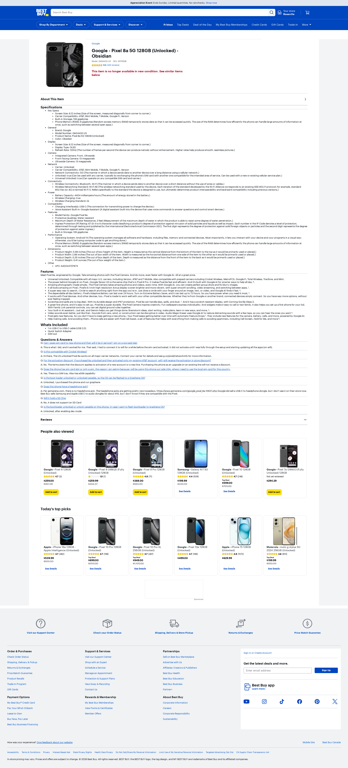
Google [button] (96, 43)
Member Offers (93, 713)
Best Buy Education (173, 678)
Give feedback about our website (54, 742)
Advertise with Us (172, 662)
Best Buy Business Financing (22, 724)
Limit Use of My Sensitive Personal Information (181, 752)
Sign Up (326, 670)
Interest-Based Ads (61, 752)
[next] (304, 468)
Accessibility (13, 752)
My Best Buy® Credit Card (21, 702)
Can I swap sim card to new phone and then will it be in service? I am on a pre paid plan (90, 342)
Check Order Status (18, 656)
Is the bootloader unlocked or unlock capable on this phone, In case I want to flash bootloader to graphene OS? (104, 406)
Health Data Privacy (104, 752)
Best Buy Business (172, 684)
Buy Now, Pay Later (17, 718)
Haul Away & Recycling (97, 684)
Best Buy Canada (331, 742)
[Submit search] (271, 12)
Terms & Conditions (31, 752)
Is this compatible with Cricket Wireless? (65, 351)
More (305, 24)
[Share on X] (335, 701)
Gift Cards (12, 689)
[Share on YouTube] (246, 701)
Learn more (259, 688)
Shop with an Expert (96, 662)
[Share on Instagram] (264, 701)
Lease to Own (14, 713)
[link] (53, 476)
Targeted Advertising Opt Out (219, 752)
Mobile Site (309, 742)
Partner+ (167, 689)
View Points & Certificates (99, 708)
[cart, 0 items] (307, 12)
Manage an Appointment (98, 673)
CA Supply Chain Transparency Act (252, 752)
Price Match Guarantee (19, 673)
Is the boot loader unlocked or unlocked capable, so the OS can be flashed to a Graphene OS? (94, 377)
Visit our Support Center (98, 656)
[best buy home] (42, 12)
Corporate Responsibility (176, 713)
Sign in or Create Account (258, 653)
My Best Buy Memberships (99, 702)
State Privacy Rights (82, 752)
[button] (53, 24)
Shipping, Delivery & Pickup (22, 662)
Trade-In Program (16, 684)
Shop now (211, 2)
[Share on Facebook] (300, 701)
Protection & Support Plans (100, 678)
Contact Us (91, 689)
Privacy (46, 752)
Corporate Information (175, 702)
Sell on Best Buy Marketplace (178, 656)
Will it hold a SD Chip (55, 398)
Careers (167, 708)
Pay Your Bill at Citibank (20, 708)
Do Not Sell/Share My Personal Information (136, 752)
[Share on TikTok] (282, 701)
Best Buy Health (171, 673)
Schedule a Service (95, 667)
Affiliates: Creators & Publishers (180, 667)
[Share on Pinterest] (317, 701)
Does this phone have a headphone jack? (66, 386)
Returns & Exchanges (18, 667)
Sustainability (170, 718)
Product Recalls (15, 678)
